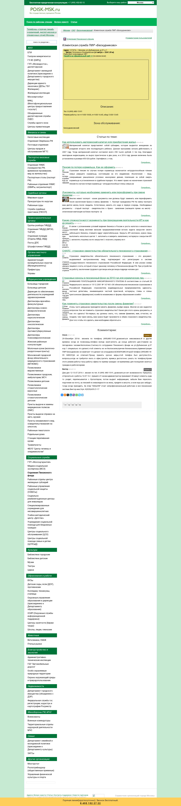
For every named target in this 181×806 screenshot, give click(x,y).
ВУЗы (30, 580)
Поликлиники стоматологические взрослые (37, 388)
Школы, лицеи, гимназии (40, 629)
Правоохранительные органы (39, 219)
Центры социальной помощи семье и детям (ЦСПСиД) (39, 541)
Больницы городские (38, 284)
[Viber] (73, 395)
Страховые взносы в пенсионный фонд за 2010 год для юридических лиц (103, 278)
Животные (33, 635)
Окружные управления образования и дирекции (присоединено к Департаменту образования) (40, 603)
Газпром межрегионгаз (39, 56)
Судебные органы (37, 193)
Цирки (31, 570)
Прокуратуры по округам (40, 201)
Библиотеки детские (38, 558)
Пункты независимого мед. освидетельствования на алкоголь (41, 424)
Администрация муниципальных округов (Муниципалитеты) (40, 263)
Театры (31, 566)
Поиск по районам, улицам (39, 22)
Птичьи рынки (35, 644)
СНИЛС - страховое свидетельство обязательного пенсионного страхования (105, 250)
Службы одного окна (38, 123)
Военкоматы (34, 717)
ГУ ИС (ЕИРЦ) (34, 60)
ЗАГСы (31, 753)
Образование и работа (39, 575)
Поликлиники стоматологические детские (37, 397)
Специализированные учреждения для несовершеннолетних (38, 508)
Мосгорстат (33, 763)
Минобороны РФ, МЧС (39, 712)
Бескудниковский (84, 30)
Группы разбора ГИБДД (39, 225)
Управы (31, 273)
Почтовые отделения (38, 145)
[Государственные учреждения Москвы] (45, 15)
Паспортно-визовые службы (38, 159)
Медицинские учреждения (42, 279)
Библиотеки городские (39, 554)
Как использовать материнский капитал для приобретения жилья (99, 142)
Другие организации (38, 759)
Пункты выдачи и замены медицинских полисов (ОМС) (40, 407)
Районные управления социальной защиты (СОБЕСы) (39, 489)
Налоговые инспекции (39, 137)
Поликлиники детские (38, 381)
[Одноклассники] (65, 395)
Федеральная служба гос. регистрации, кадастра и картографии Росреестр (40, 703)
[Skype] (79, 395)
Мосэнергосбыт (35, 97)
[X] (68, 395)
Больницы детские (37, 287)
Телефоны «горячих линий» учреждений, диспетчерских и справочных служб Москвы (41, 32)
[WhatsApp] (76, 395)
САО (73, 30)
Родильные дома (36, 434)
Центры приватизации (39, 126)
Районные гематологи (39, 430)
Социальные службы (39, 457)
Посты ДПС (33, 242)
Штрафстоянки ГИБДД (39, 246)
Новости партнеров (80, 795)
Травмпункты (34, 445)
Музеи (31, 562)
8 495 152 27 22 (90, 803)
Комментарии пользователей (139, 38)
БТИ (30, 52)
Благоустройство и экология (38, 651)
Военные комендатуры (39, 720)
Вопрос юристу (61, 22)
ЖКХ (30, 47)
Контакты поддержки (62, 795)
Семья (31, 736)
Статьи (74, 22)
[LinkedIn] (71, 395)
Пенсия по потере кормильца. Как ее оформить (88, 167)
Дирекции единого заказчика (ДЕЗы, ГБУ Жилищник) (39, 86)
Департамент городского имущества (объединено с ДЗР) (40, 694)
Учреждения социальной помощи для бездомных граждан (40, 525)
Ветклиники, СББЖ (37, 640)
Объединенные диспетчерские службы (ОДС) (39, 116)
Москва (66, 30)
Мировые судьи (35, 197)
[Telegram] (82, 395)
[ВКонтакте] (62, 395)
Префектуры (34, 269)
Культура (32, 550)
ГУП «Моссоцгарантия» (39, 462)
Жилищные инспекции (39, 93)
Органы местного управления (37, 254)
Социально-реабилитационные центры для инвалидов (41, 499)
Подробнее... (146, 162)
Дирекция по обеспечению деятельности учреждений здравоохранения (41, 294)
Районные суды (35, 205)
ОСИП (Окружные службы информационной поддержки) (40, 616)
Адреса (30, 795)
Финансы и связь (37, 132)
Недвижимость (36, 686)
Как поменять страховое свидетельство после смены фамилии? (98, 303)
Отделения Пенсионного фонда (80, 39)
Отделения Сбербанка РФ (40, 141)
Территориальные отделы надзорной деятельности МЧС (40, 727)
